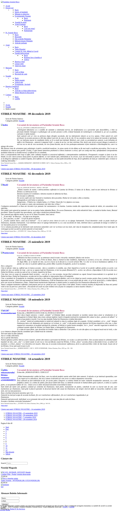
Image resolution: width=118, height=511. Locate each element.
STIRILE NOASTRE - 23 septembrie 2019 (21, 413)
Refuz (8, 510)
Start (7, 427)
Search (3, 463)
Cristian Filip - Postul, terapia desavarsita (16, 474)
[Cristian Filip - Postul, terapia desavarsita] (16, 472)
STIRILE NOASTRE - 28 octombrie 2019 (21, 419)
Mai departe (10, 452)
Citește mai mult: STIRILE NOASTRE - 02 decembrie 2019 (23, 237)
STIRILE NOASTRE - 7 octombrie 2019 (21, 417)
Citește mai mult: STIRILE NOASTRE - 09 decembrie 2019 (23, 169)
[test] (5, 485)
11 (6, 448)
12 (6, 450)
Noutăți (21, 121)
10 (6, 446)
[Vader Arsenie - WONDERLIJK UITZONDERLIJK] (9, 478)
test (2, 487)
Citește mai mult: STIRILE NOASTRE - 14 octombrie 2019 (23, 409)
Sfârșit (8, 454)
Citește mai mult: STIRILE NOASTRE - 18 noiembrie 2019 (23, 354)
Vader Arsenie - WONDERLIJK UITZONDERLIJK (20, 480)
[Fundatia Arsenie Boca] (10, 2)
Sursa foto (4, 165)
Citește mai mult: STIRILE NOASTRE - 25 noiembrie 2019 (23, 295)
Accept (2, 510)
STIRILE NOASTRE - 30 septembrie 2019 (21, 415)
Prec (7, 429)
